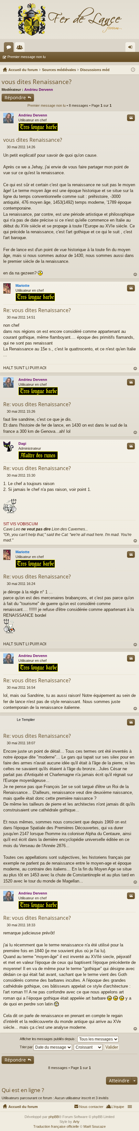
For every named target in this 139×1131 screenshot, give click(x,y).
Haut (135, 275)
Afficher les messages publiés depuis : (48, 1039)
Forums (10, 48)
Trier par (26, 1047)
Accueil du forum (23, 1107)
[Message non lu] (5, 147)
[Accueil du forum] (69, 19)
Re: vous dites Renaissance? (37, 310)
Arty (76, 1122)
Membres (21, 48)
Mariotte (22, 285)
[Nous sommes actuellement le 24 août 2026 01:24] (133, 70)
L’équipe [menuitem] (118, 1107)
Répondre (15, 97)
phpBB (53, 1117)
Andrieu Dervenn (38, 89)
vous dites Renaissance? (36, 82)
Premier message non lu (26, 57)
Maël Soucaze (94, 1126)
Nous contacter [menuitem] (91, 1107)
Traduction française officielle (56, 1126)
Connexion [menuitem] (131, 48)
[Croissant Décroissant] (88, 1047)
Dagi (22, 443)
